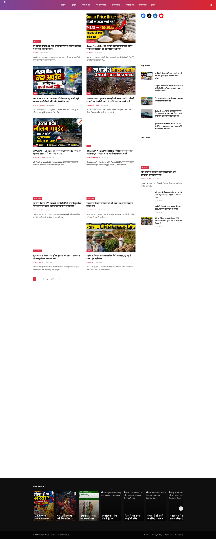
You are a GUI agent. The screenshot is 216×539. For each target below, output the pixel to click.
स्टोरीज (63, 5)
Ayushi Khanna (40, 105)
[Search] (211, 5)
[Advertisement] (162, 41)
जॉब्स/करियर (143, 5)
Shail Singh (39, 210)
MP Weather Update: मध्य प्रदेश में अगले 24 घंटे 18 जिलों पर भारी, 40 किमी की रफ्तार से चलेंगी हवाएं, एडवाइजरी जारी (110, 100)
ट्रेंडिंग (74, 5)
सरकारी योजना (37, 198)
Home (146, 535)
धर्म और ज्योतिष (101, 5)
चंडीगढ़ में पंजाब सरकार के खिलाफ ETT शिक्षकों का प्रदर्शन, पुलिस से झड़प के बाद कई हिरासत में (168, 220)
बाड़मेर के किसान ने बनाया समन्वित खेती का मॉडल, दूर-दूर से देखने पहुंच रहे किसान (108, 257)
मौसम (35, 93)
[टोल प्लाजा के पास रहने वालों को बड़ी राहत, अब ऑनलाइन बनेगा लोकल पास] (111, 185)
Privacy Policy (157, 535)
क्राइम (153, 5)
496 (52, 279)
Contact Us (179, 535)
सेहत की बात (86, 5)
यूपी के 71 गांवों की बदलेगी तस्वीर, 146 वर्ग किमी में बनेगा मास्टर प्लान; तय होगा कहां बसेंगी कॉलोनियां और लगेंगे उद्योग (168, 126)
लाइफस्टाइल (116, 5)
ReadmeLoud (64, 535)
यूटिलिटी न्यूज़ (130, 5)
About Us (168, 535)
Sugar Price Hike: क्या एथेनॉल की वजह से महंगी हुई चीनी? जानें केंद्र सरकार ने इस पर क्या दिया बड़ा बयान (109, 47)
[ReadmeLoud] (7, 5)
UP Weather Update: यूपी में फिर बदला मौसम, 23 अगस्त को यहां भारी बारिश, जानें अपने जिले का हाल (57, 152)
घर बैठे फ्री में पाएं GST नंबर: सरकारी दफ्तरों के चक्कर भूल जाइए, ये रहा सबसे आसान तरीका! (57, 47)
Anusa (37, 52)
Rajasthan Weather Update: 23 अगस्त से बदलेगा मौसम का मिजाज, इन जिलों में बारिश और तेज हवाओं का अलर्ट (109, 152)
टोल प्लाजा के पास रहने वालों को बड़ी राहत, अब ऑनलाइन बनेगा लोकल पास (109, 204)
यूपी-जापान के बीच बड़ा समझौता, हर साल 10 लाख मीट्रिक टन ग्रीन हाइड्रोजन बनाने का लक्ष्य (56, 257)
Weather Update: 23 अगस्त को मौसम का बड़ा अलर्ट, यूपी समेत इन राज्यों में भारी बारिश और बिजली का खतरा (56, 100)
